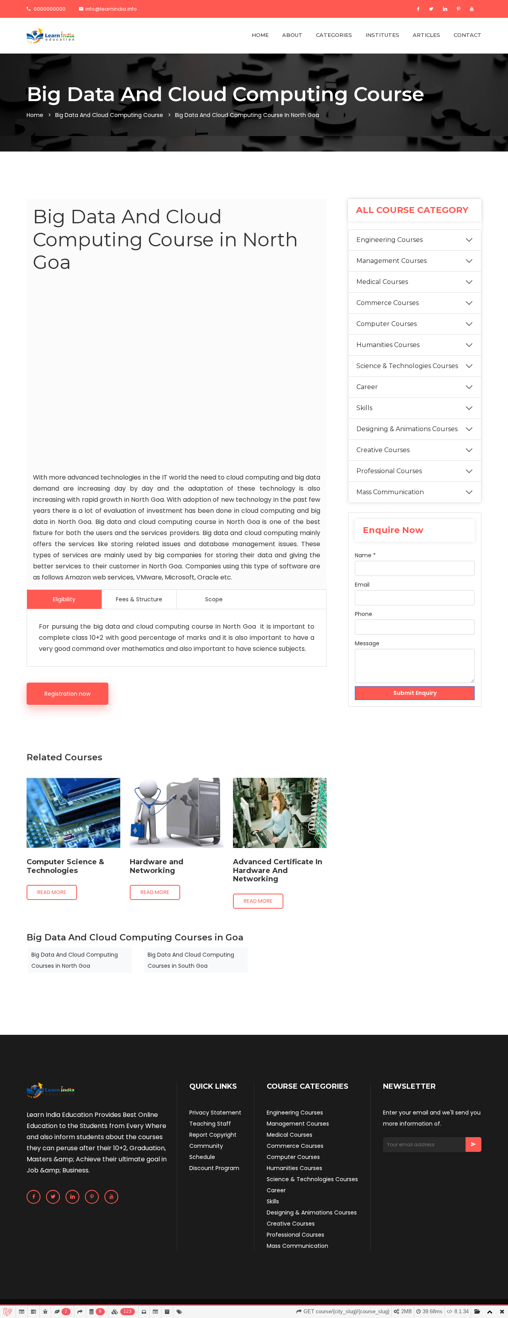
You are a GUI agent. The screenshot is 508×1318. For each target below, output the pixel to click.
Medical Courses (382, 282)
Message (367, 643)
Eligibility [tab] (64, 599)
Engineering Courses (389, 240)
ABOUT (292, 35)
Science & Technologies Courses (407, 366)
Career (367, 387)
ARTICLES (426, 35)
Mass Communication (390, 492)
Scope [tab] (214, 599)
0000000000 (49, 9)
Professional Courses (389, 471)
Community (206, 1146)
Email (362, 585)
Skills (364, 408)
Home (35, 115)
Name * (365, 555)
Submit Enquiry (415, 693)
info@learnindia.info (111, 9)
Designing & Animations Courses (407, 429)
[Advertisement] (176, 374)
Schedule (202, 1157)
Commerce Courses (387, 303)
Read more (51, 892)
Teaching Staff (210, 1124)
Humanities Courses (387, 345)
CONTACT (467, 35)
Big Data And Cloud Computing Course (109, 115)
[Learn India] (50, 36)
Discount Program (214, 1168)
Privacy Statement (215, 1113)
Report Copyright (213, 1135)
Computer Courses (386, 324)
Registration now (67, 694)
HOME (260, 35)
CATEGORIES (334, 35)
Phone (363, 614)
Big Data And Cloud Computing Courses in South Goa (191, 960)
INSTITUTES (382, 35)
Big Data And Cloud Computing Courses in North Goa (74, 960)
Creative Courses (383, 450)
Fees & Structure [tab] (139, 599)
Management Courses (391, 261)
